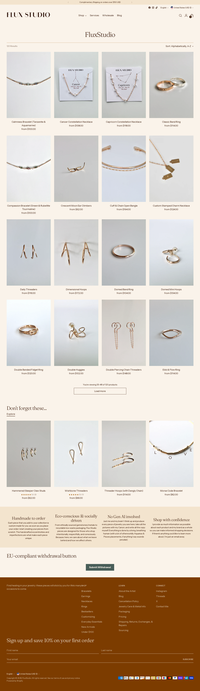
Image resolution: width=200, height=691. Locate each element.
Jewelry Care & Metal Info (132, 606)
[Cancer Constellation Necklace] (76, 85)
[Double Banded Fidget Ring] (29, 333)
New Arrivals (88, 627)
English (164, 8)
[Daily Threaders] (29, 252)
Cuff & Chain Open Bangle (124, 205)
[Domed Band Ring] (124, 252)
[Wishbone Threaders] (76, 454)
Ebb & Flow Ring (171, 369)
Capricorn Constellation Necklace (123, 121)
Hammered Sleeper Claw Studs (28, 490)
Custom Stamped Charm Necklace (171, 205)
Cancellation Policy (129, 601)
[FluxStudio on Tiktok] (156, 7)
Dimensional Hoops (76, 289)
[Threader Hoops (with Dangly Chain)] (124, 454)
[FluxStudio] (28, 15)
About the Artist (127, 591)
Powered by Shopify (15, 681)
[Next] (132, 2)
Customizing (88, 616)
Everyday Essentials (91, 621)
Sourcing (123, 630)
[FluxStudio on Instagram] (153, 7)
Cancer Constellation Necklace (76, 121)
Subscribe (188, 659)
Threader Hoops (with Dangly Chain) (123, 490)
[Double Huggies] (76, 333)
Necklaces (86, 601)
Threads (160, 596)
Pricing (122, 616)
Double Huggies (76, 369)
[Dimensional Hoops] (76, 252)
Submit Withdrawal (100, 567)
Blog (121, 596)
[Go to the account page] (186, 15)
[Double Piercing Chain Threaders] (124, 333)
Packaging (124, 611)
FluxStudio (26, 678)
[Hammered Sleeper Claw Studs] (29, 454)
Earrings (85, 596)
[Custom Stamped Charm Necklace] (171, 169)
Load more (100, 391)
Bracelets (86, 591)
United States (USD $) (182, 8)
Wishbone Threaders (76, 490)
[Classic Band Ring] (171, 85)
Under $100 (87, 632)
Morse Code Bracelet (171, 490)
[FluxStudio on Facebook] (149, 7)
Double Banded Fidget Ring (28, 369)
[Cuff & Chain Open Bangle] (124, 169)
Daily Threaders (28, 289)
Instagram (161, 591)
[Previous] (68, 2)
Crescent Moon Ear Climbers (76, 205)
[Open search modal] (180, 15)
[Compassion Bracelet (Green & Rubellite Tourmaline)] (29, 169)
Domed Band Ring (123, 289)
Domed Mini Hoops (171, 289)
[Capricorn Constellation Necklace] (124, 85)
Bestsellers (87, 611)
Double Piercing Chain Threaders (123, 369)
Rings (84, 606)
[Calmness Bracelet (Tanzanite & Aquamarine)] (29, 85)
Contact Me (162, 606)
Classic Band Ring (171, 121)
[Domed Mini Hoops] (171, 252)
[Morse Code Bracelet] (171, 454)
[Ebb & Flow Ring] (171, 333)
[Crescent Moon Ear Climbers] (76, 169)
